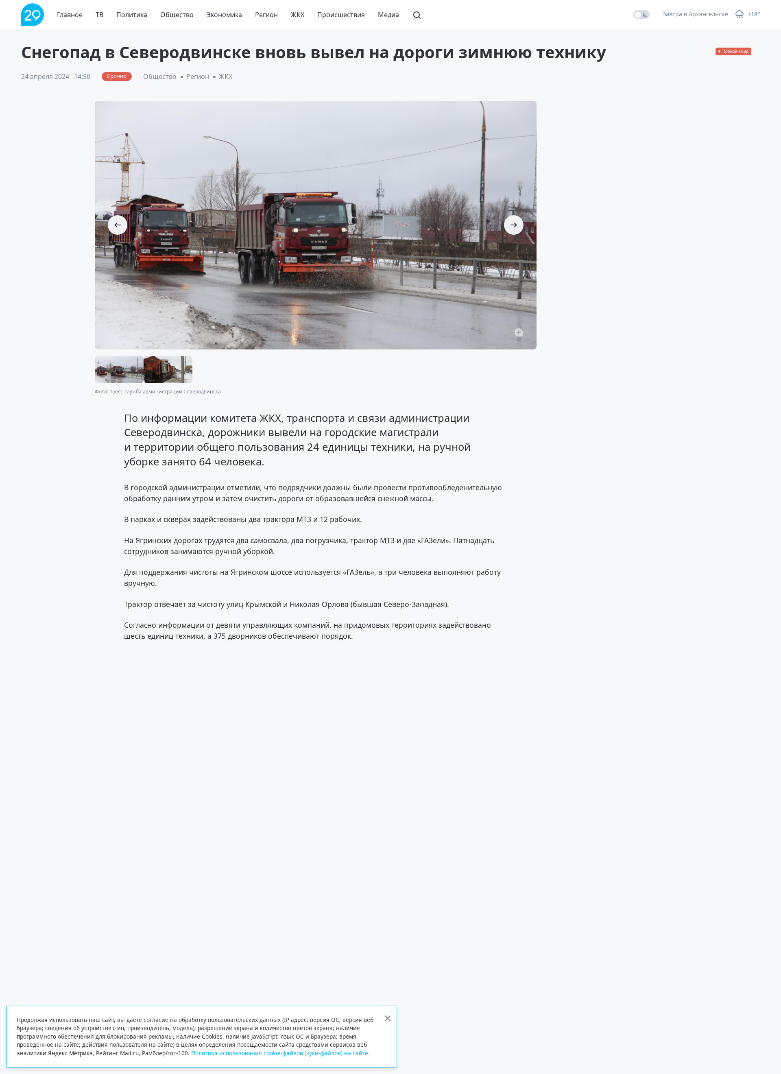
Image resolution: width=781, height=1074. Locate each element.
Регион (266, 14)
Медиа (388, 14)
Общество (177, 14)
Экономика (224, 14)
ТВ (99, 14)
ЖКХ (297, 14)
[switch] (641, 14)
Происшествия (341, 14)
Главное (70, 14)
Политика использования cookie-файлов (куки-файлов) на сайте (279, 1053)
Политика (131, 14)
